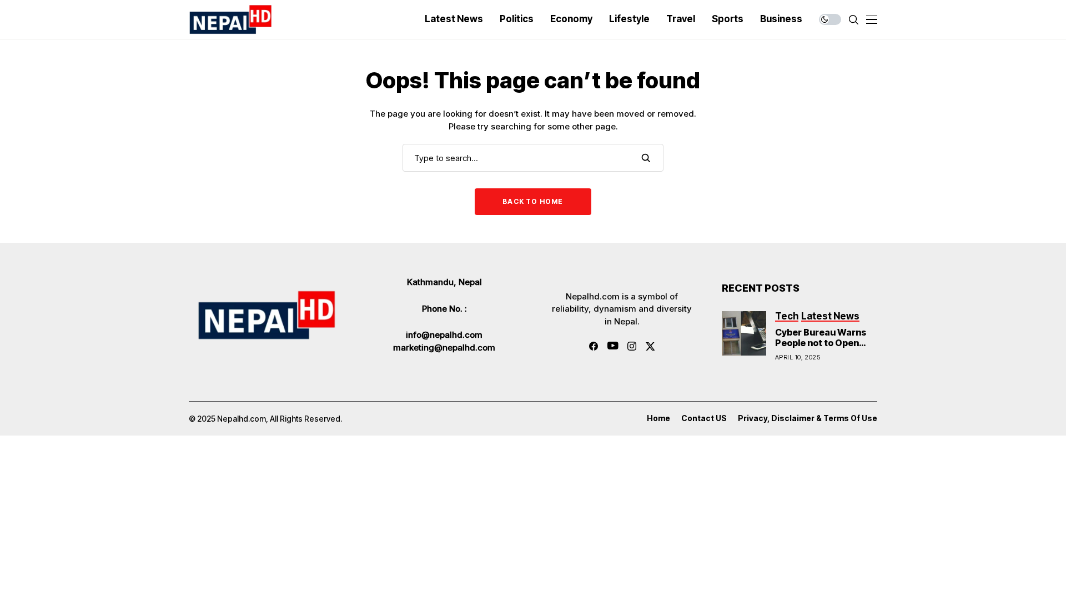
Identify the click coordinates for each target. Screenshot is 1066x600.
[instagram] (631, 346)
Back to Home (532, 201)
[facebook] (593, 346)
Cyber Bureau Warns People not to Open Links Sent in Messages (820, 348)
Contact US (704, 418)
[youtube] (612, 346)
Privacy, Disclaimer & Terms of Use (807, 418)
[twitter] (650, 346)
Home (658, 418)
